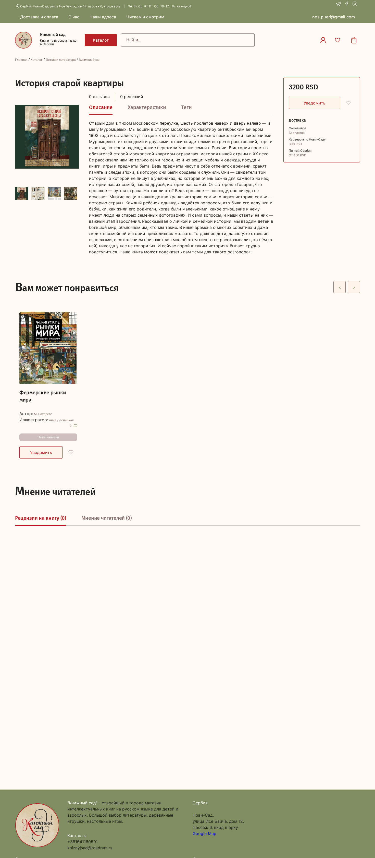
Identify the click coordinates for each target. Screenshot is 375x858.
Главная (21, 60)
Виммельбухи (89, 60)
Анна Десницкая (61, 420)
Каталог (37, 60)
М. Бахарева (43, 414)
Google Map (204, 833)
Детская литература (61, 60)
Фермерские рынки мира (42, 396)
